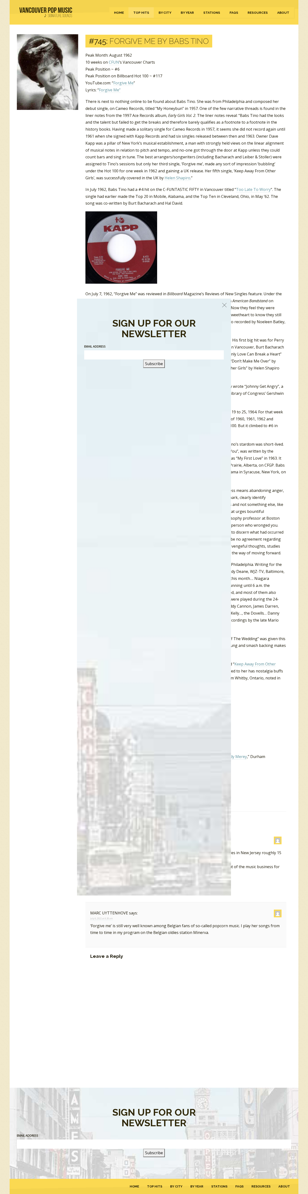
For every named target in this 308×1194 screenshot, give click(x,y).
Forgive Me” (110, 90)
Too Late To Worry (253, 189)
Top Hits (141, 12)
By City (165, 12)
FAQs (234, 12)
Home (119, 12)
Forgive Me (123, 83)
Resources (258, 12)
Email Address (27, 1136)
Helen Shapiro (177, 178)
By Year (187, 12)
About (283, 12)
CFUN (114, 62)
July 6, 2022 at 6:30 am (101, 918)
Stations (211, 12)
